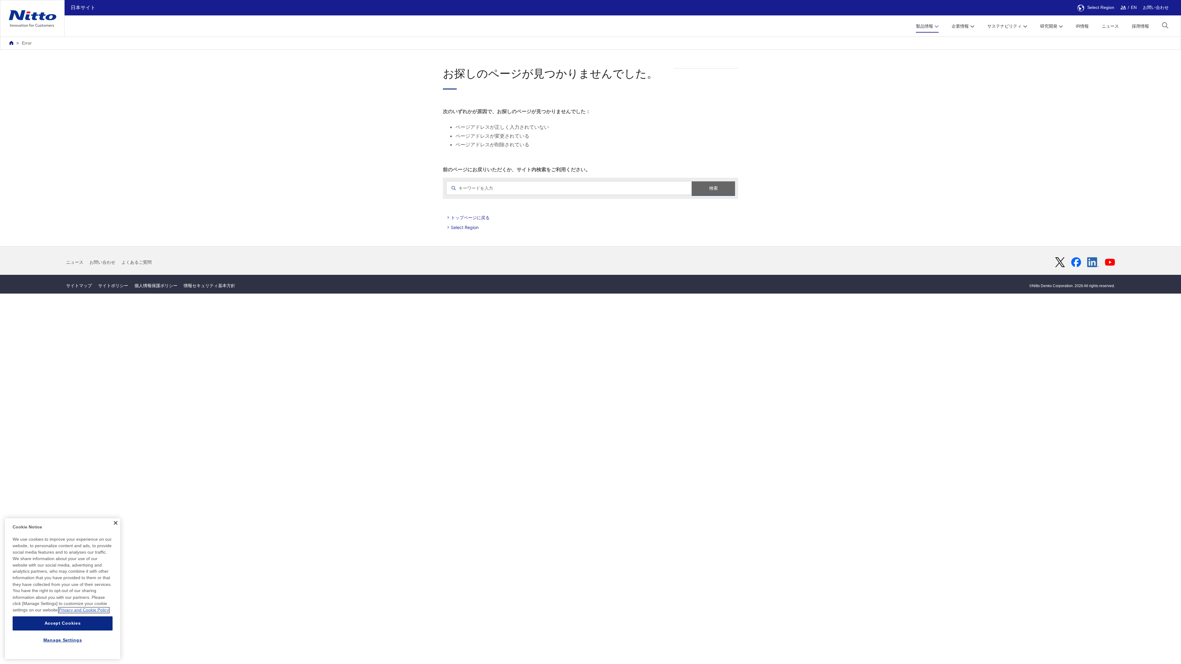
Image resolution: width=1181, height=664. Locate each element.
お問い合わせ (1156, 7)
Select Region (1100, 7)
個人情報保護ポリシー (155, 285)
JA (1123, 7)
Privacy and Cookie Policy (84, 610)
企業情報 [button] (960, 26)
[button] (1165, 25)
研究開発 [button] (1048, 26)
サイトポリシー (113, 285)
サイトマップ (79, 285)
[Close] (115, 523)
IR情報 (1082, 26)
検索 (713, 188)
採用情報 (1140, 26)
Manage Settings (62, 640)
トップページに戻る (470, 217)
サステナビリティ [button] (1004, 26)
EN (1134, 7)
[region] (62, 588)
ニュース (1110, 26)
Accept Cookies (63, 623)
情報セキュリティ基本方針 (209, 285)
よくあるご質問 (136, 262)
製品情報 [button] (924, 26)
